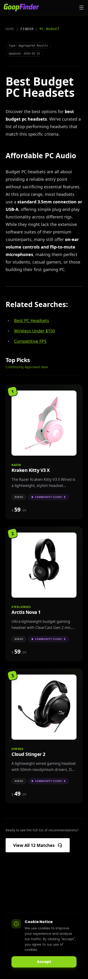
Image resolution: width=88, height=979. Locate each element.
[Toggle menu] (81, 7)
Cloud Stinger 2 (28, 752)
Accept (44, 961)
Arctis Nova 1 (26, 610)
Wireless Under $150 (34, 331)
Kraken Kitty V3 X (30, 468)
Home (10, 29)
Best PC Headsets (31, 320)
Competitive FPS (30, 341)
